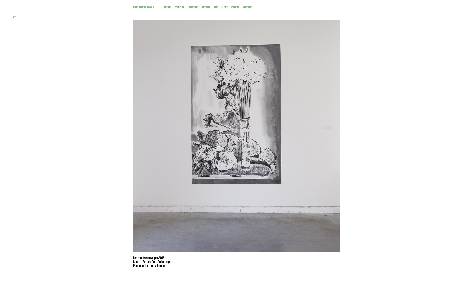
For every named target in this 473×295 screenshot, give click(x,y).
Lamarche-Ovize (143, 7)
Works (179, 7)
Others (206, 7)
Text (225, 7)
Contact (247, 7)
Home (167, 7)
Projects (192, 7)
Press (235, 7)
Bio (216, 7)
